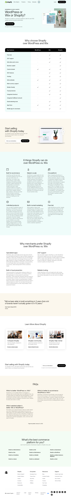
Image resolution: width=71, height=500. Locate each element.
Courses (44, 480)
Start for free (62, 2)
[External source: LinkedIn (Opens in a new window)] (65, 492)
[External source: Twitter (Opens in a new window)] (54, 492)
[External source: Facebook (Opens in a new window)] (52, 492)
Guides (43, 478)
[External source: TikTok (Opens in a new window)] (62, 492)
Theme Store (32, 476)
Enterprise (34, 2)
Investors (19, 480)
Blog (43, 474)
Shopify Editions (20, 476)
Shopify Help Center (59, 474)
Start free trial (9, 23)
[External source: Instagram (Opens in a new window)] (60, 492)
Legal (25, 492)
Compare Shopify (45, 476)
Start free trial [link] (25, 140)
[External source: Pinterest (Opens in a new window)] (52, 495)
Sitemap (36, 492)
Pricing (29, 2)
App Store (32, 478)
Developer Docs (33, 474)
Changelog (44, 485)
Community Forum (58, 476)
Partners (31, 480)
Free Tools (44, 483)
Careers (19, 478)
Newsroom (19, 483)
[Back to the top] (6, 472)
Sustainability (20, 485)
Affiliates (31, 483)
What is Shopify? (20, 474)
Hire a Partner (57, 478)
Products (23, 2)
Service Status (58, 480)
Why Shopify (16, 2)
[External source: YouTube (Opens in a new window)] (57, 492)
